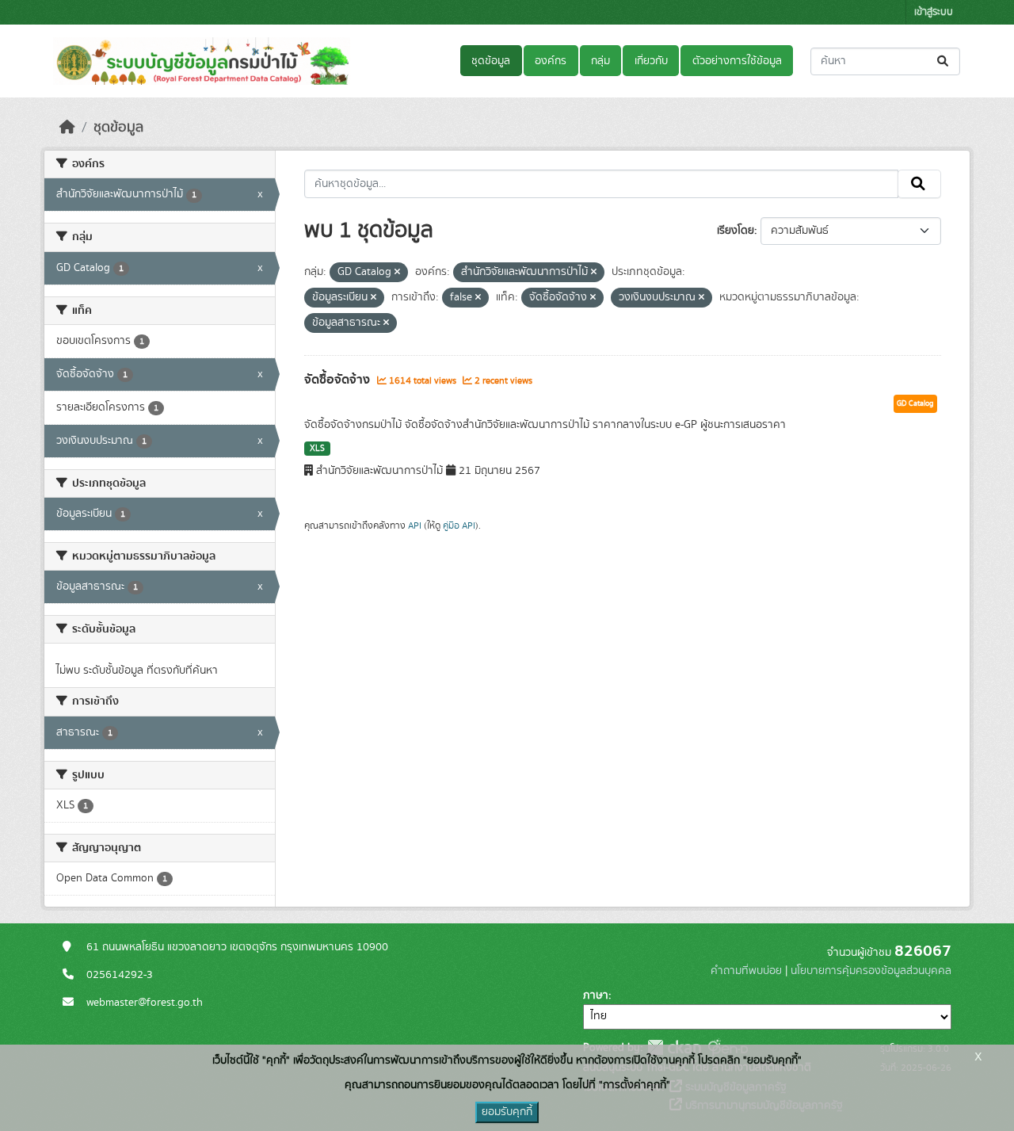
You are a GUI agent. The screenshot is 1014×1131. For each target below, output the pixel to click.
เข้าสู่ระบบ (933, 12)
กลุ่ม (600, 61)
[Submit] (944, 61)
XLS (317, 448)
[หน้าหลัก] (67, 127)
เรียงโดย (735, 231)
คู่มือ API (459, 525)
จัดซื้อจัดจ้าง (338, 379)
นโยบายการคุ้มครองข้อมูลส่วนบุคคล (871, 971)
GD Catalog (915, 403)
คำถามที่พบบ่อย (746, 971)
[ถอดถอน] (397, 272)
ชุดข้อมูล (490, 61)
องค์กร (550, 61)
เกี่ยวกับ (651, 61)
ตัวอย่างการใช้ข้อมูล (737, 61)
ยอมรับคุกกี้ (507, 1112)
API (414, 525)
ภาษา (595, 995)
